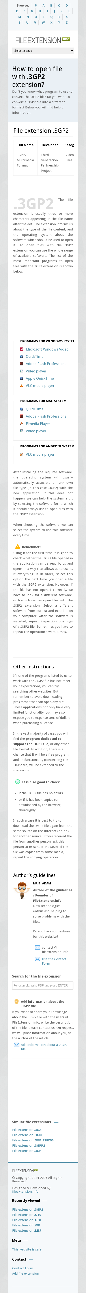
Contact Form (22, 1268)
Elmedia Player (38, 424)
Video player (36, 371)
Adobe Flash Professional (46, 363)
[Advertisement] (49, 185)
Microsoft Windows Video (47, 349)
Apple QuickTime (40, 378)
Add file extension (25, 1273)
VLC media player (40, 385)
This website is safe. (27, 1249)
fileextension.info (25, 1192)
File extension (26, 1130)
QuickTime (34, 356)
